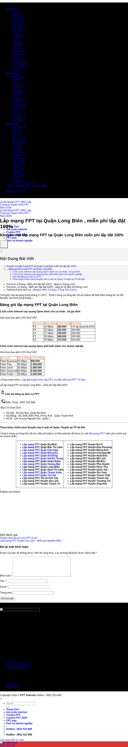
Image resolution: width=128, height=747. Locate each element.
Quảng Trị (17, 101)
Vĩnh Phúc (18, 68)
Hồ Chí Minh (19, 127)
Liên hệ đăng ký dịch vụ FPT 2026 (26, 186)
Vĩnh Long (18, 180)
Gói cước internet (16, 229)
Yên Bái (16, 71)
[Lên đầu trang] (1, 698)
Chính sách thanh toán (18, 665)
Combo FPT (13, 232)
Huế (14, 82)
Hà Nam (17, 26)
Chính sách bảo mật (17, 668)
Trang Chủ (12, 709)
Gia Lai (16, 110)
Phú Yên (17, 96)
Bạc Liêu (17, 132)
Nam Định (18, 45)
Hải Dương (18, 28)
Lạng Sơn (18, 42)
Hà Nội (16, 12)
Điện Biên (18, 23)
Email (4, 587)
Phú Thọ (17, 51)
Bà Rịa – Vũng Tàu (23, 183)
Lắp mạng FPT (31, 444)
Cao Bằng (18, 20)
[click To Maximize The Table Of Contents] (4, 244)
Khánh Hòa (18, 85)
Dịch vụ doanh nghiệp (19, 240)
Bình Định (18, 143)
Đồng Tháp (18, 157)
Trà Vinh (17, 177)
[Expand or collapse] (1, 251)
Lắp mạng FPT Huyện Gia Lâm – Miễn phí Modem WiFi (30, 540)
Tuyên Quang (19, 65)
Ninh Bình (18, 48)
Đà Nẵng (17, 79)
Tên (3, 581)
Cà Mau (16, 146)
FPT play (11, 237)
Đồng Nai (17, 155)
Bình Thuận (18, 76)
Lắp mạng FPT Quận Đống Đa (40, 453)
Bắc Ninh (17, 14)
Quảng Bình (19, 93)
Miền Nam (12, 124)
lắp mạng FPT (97, 433)
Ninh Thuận (19, 118)
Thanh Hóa (18, 107)
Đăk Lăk (17, 115)
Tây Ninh (17, 172)
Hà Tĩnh (16, 90)
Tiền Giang (18, 174)
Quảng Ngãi (19, 104)
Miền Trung (13, 73)
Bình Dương (19, 138)
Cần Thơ (17, 149)
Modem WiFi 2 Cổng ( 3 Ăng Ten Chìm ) (55, 289)
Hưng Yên (18, 37)
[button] (19, 729)
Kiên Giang (18, 163)
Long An (17, 166)
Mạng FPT (12, 684)
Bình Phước (19, 141)
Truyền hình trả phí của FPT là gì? (18, 538)
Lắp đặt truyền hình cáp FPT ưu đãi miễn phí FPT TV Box (54, 379)
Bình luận (6, 575)
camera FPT (13, 687)
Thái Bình (17, 59)
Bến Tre (16, 135)
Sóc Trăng (18, 169)
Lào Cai (16, 40)
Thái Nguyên (19, 62)
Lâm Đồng (18, 152)
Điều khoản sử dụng (17, 662)
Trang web (6, 592)
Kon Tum (17, 121)
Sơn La (16, 56)
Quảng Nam (19, 99)
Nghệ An (17, 87)
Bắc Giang (18, 17)
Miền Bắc (11, 9)
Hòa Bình (17, 34)
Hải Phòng (18, 31)
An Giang (17, 129)
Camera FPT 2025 (16, 717)
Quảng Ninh (19, 54)
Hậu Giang (18, 160)
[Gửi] (7, 707)
